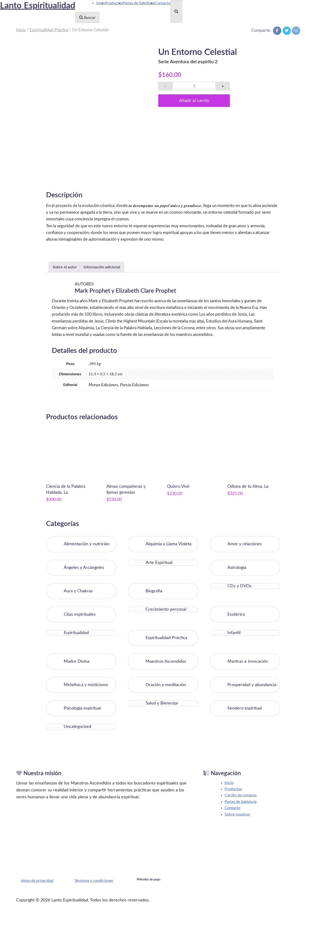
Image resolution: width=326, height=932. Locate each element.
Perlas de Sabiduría (139, 3)
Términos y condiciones (93, 881)
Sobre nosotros (237, 814)
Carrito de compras (241, 795)
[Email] (296, 30)
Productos (114, 3)
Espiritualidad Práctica (49, 30)
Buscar (89, 18)
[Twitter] (287, 30)
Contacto (162, 3)
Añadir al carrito (194, 101)
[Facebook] (277, 30)
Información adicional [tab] (102, 267)
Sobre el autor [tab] (65, 267)
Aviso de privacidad (37, 881)
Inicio (100, 3)
